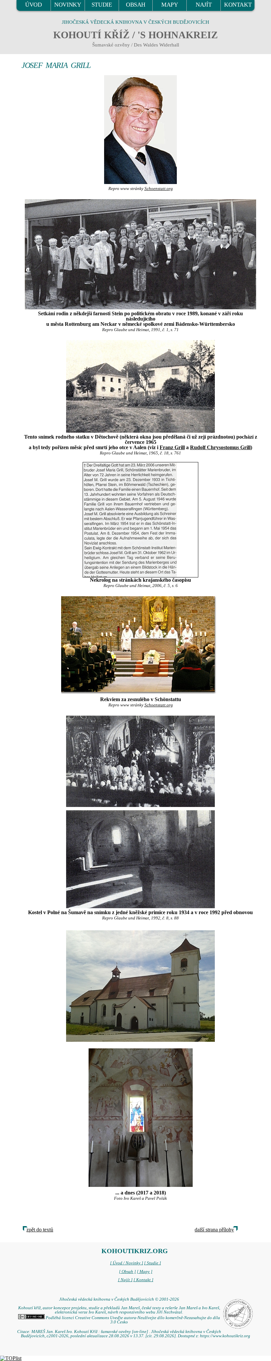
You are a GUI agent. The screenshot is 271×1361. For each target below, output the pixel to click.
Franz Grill (172, 447)
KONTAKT (238, 4)
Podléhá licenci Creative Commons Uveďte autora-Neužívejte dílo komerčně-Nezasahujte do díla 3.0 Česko (132, 1319)
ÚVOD (33, 4)
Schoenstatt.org (158, 188)
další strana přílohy (214, 1229)
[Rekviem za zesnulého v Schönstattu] (140, 646)
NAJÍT (204, 4)
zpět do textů (39, 1229)
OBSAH (135, 4)
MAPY (169, 4)
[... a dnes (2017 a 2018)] (140, 985)
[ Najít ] (125, 1280)
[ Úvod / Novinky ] (126, 1263)
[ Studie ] (152, 1263)
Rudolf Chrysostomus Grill (220, 447)
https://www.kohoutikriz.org (225, 1336)
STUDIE (102, 4)
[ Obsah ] (127, 1271)
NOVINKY (67, 4)
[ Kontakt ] (143, 1280)
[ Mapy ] (144, 1271)
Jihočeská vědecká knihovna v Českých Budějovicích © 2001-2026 (119, 1299)
